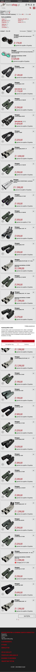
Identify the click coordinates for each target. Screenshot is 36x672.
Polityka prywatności (30, 326)
